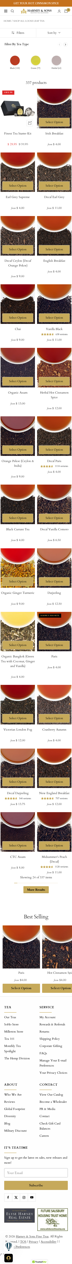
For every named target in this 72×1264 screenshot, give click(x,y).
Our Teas (10, 1017)
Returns (44, 1032)
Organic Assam (17, 393)
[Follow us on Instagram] (24, 1197)
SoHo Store (11, 1024)
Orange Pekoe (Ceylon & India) (18, 463)
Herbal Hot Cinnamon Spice (54, 395)
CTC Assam (18, 857)
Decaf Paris (54, 461)
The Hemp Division (17, 1058)
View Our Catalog (51, 1095)
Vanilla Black (54, 329)
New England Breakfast (54, 793)
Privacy (33, 1242)
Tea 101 (9, 1039)
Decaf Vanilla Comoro (54, 529)
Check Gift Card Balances (49, 1126)
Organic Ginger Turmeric (17, 593)
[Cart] (66, 11)
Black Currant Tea (17, 529)
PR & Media (47, 1109)
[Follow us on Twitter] (16, 1197)
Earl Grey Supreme (18, 197)
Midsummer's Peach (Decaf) (54, 859)
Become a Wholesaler (53, 1102)
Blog (7, 1123)
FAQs (43, 1053)
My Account (47, 1017)
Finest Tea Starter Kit (17, 133)
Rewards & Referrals (52, 1024)
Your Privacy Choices (53, 1073)
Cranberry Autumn (54, 730)
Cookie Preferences (17, 1247)
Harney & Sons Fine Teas (32, 1236)
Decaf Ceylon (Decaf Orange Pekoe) (18, 263)
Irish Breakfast (54, 133)
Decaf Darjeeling (18, 793)
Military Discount (15, 1131)
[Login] (59, 11)
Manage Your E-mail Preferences (52, 1063)
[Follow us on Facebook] (8, 1197)
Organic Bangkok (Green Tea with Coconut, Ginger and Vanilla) (18, 661)
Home (7, 21)
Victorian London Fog (17, 730)
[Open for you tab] (8, 1258)
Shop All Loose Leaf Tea (28, 21)
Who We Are (13, 1095)
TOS (23, 1242)
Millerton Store (13, 1032)
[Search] (12, 11)
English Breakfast (54, 261)
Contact (44, 1116)
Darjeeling (54, 593)
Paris (54, 656)
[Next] (65, 44)
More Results (36, 889)
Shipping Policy (49, 1039)
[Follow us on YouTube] (32, 1197)
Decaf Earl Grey (54, 197)
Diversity (10, 1116)
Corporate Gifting (50, 1046)
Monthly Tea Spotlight (12, 1048)
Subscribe (36, 1185)
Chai (18, 329)
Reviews (9, 1102)
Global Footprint (14, 1109)
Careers (44, 1136)
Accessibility (48, 1242)
